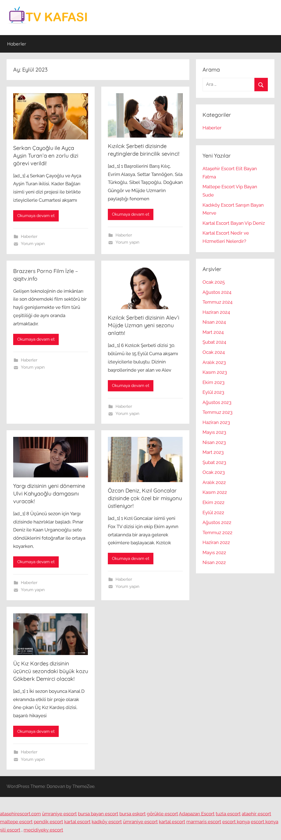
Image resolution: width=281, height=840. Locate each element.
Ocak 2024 (214, 352)
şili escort (10, 830)
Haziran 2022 (216, 542)
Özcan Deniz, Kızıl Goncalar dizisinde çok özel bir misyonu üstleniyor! (145, 498)
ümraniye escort (59, 813)
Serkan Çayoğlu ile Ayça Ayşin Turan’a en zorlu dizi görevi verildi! (45, 155)
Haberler (16, 44)
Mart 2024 (213, 332)
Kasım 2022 (215, 492)
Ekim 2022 (213, 502)
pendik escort (48, 821)
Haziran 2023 (216, 422)
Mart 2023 (213, 452)
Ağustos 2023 (217, 402)
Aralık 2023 (214, 362)
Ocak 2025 (214, 282)
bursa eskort (132, 813)
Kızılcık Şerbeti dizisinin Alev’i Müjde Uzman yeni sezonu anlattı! (143, 325)
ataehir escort (256, 813)
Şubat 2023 (214, 462)
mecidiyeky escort (43, 830)
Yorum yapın (33, 243)
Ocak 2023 (214, 472)
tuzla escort (228, 813)
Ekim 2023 (213, 382)
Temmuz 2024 (217, 302)
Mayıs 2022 (214, 552)
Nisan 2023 (214, 442)
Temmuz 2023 (217, 412)
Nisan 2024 (214, 322)
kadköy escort (107, 821)
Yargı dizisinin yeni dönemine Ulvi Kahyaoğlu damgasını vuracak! (49, 493)
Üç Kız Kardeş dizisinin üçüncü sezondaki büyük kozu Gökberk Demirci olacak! (50, 671)
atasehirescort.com (20, 813)
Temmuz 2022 (217, 532)
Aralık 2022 (214, 482)
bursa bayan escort (98, 813)
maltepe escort (16, 821)
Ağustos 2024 (217, 292)
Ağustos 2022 (217, 522)
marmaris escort (203, 821)
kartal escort (77, 821)
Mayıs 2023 (214, 432)
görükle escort (162, 813)
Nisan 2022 (214, 562)
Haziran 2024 (216, 312)
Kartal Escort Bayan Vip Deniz (234, 223)
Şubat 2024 (214, 342)
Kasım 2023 (215, 372)
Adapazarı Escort (197, 813)
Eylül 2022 (213, 512)
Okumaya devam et (36, 215)
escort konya (236, 821)
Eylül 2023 (213, 392)
